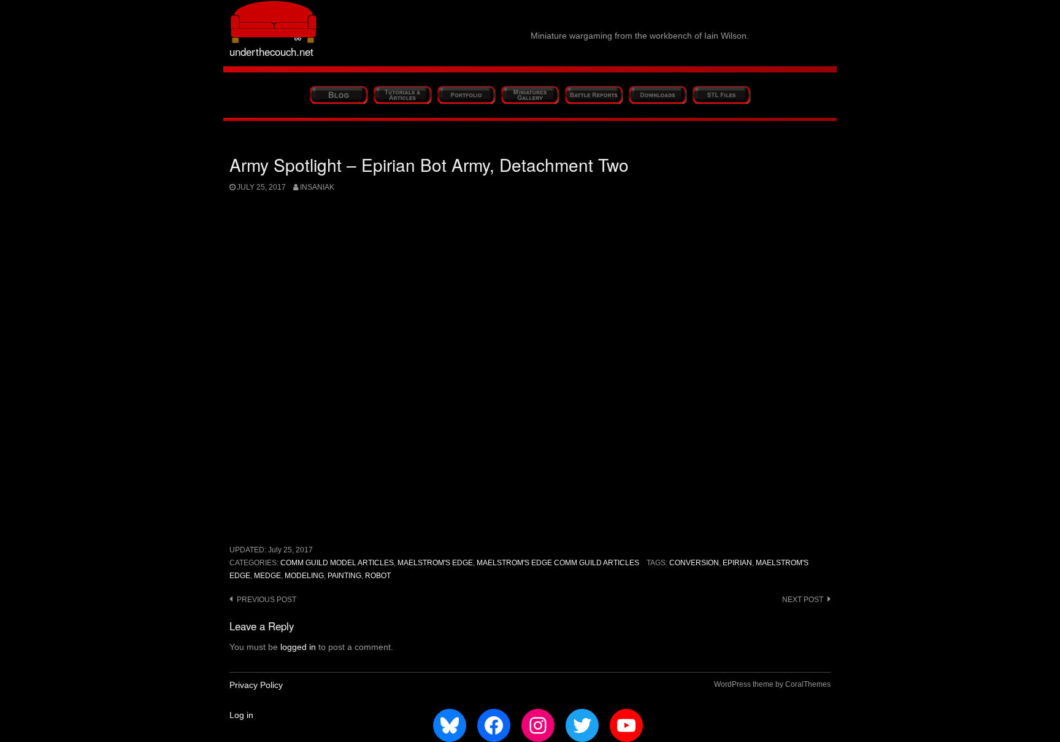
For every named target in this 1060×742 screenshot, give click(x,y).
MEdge (267, 575)
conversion (694, 562)
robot (378, 575)
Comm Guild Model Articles (337, 562)
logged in (298, 647)
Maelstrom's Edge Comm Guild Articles (558, 562)
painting (344, 575)
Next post (802, 599)
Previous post (266, 599)
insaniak (317, 187)
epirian (737, 562)
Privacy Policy (256, 685)
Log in (241, 715)
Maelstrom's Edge (435, 562)
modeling (304, 575)
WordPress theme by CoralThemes (772, 684)
